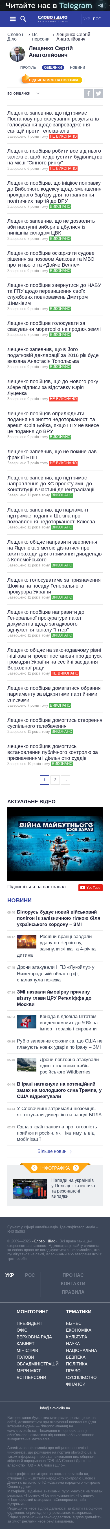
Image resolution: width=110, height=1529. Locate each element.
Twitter (98, 93)
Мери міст (29, 1370)
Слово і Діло (15, 36)
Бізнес (74, 1323)
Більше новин (52, 1151)
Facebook (88, 93)
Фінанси (75, 1384)
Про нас (73, 1275)
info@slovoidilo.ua (55, 1408)
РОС (97, 19)
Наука (73, 1343)
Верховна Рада (34, 1336)
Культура (76, 1336)
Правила (73, 1292)
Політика (76, 1363)
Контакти (73, 1283)
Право (73, 1370)
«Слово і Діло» (44, 1241)
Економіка (78, 1330)
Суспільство (81, 1377)
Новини (77, 68)
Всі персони (41, 36)
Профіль (28, 68)
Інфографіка (55, 1168)
